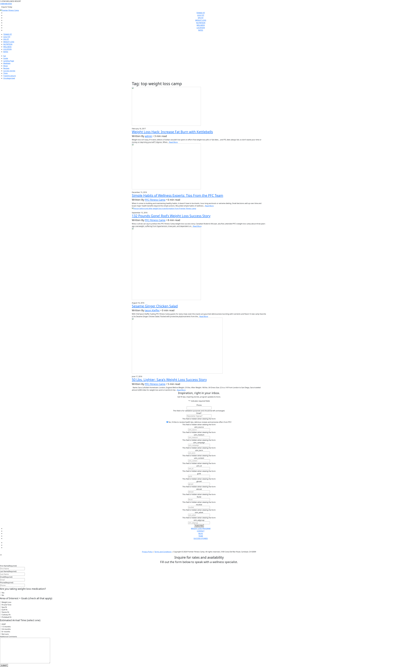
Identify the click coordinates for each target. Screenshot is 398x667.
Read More (173, 142)
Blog (200, 533)
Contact (200, 531)
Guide (5, 58)
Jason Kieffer (152, 310)
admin (148, 136)
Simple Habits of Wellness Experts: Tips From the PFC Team (177, 195)
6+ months (6, 631)
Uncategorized (9, 78)
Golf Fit (200, 15)
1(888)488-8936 (6, 4)
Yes (3, 593)
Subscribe (199, 526)
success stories (9, 71)
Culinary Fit (6, 615)
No (3, 595)
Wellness (201, 25)
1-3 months (6, 627)
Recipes (6, 68)
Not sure (5, 634)
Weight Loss (200, 20)
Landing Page (8, 61)
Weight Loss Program (201, 528)
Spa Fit (200, 18)
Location (201, 28)
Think (5, 73)
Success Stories (201, 538)
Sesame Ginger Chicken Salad (155, 306)
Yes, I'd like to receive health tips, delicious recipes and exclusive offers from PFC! (199, 422)
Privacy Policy (147, 552)
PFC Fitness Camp (155, 199)
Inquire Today (6, 7)
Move (5, 66)
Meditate (6, 63)
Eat (4, 56)
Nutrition (200, 23)
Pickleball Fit (6, 617)
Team (200, 536)
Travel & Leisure (9, 76)
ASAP (4, 624)
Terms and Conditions (163, 552)
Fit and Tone (6, 605)
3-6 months (6, 629)
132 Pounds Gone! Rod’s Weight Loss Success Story (171, 216)
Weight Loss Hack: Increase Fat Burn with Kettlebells (172, 132)
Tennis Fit (200, 13)
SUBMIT (4, 665)
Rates (200, 30)
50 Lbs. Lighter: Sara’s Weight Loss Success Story (169, 379)
